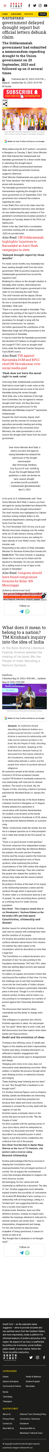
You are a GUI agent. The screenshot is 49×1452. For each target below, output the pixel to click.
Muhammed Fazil (20, 590)
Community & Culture (12, 1386)
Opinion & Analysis (11, 1381)
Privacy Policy (8, 1419)
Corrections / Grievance (30, 1419)
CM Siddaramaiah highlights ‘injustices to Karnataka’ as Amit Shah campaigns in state (23, 243)
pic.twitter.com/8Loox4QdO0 (24, 482)
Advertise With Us (27, 1428)
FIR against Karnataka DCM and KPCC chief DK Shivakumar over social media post (21, 362)
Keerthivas (7, 675)
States (5, 1377)
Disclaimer (24, 1423)
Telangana (7, 1401)
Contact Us (7, 1423)
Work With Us (8, 1428)
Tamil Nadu (7, 1397)
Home (5, 14)
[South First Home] (16, 5)
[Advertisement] (24, 1292)
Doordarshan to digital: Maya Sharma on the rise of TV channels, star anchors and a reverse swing (22, 1148)
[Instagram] (40, 5)
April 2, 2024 (24, 489)
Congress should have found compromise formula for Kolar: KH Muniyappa (22, 579)
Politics (28, 14)
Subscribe (16, 14)
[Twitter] (35, 5)
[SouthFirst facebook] (29, 5)
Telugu (42, 14)
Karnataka (30, 1386)
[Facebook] (44, 1357)
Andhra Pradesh (33, 1381)
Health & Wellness (33, 1377)
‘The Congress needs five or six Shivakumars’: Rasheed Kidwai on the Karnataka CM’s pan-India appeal (23, 912)
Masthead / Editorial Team (31, 1433)
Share (5, 100)
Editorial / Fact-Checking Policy (33, 1414)
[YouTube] (45, 5)
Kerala (5, 1392)
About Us (7, 1414)
